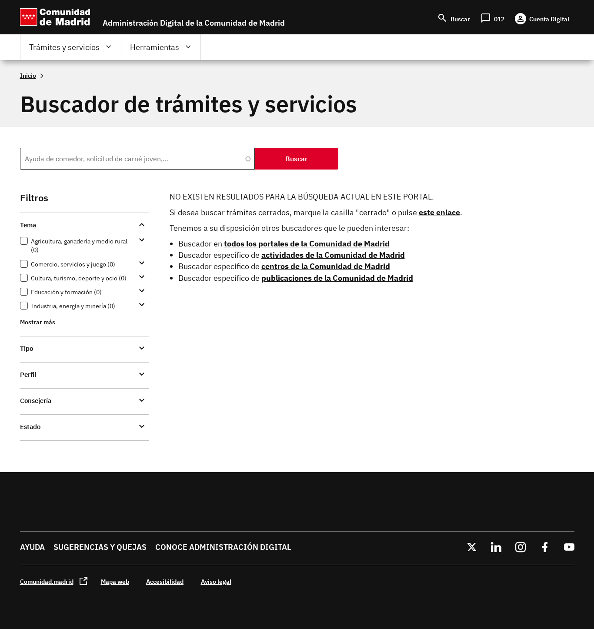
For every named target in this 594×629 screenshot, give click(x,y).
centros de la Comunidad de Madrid (325, 266)
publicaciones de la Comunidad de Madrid (337, 278)
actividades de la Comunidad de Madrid (333, 255)
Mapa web (115, 581)
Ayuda (32, 547)
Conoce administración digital (223, 547)
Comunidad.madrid (46, 581)
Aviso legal (216, 581)
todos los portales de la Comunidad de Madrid (307, 244)
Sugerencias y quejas (100, 547)
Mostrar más (37, 322)
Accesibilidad (165, 581)
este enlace (439, 212)
